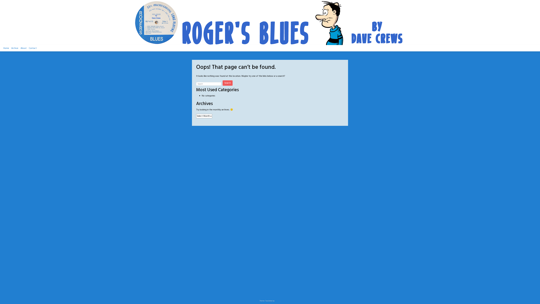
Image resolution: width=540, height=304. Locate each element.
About (24, 48)
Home (6, 48)
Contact (33, 48)
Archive (14, 48)
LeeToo (277, 300)
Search (227, 83)
